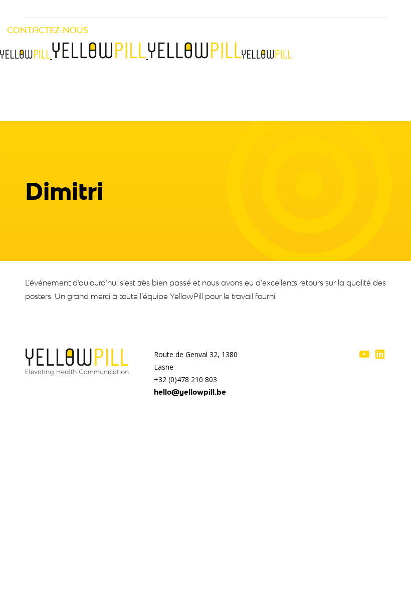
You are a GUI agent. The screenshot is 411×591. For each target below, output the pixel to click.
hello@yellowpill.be (190, 392)
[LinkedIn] (380, 357)
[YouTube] (364, 357)
